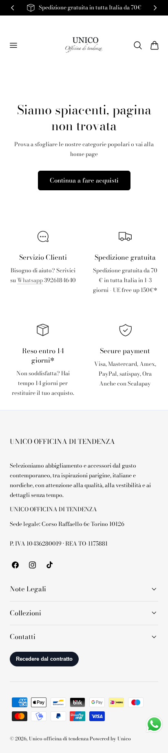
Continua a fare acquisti (84, 180)
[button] (13, 45)
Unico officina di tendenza (59, 738)
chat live (43, 298)
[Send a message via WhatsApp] (154, 724)
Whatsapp (30, 280)
